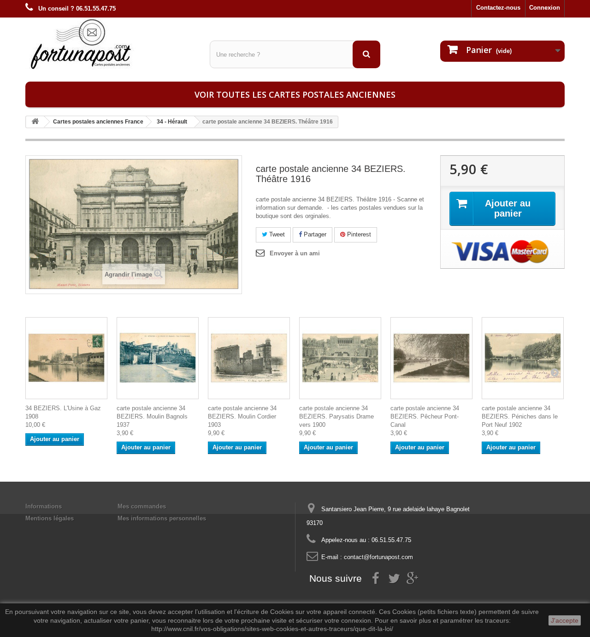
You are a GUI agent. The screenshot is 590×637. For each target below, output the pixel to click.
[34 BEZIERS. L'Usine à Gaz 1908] (66, 358)
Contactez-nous (498, 7)
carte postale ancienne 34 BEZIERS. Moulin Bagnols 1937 (152, 416)
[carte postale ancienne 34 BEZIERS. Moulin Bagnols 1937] (158, 358)
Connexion (544, 7)
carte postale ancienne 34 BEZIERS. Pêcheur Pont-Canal (424, 416)
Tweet (276, 234)
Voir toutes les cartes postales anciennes (295, 94)
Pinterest (358, 234)
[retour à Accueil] (35, 122)
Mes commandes (142, 506)
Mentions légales (49, 518)
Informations (43, 506)
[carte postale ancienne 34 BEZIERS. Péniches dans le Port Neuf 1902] (523, 358)
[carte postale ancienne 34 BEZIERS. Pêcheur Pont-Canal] (431, 358)
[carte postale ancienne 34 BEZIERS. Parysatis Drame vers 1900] (340, 358)
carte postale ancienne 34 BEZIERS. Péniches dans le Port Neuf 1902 (520, 416)
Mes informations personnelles (162, 518)
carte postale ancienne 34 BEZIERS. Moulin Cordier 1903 (242, 416)
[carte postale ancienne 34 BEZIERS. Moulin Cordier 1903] (249, 358)
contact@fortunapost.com (378, 557)
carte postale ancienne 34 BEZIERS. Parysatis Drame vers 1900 (336, 416)
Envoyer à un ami (295, 253)
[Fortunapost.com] (110, 44)
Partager (314, 234)
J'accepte (564, 620)
